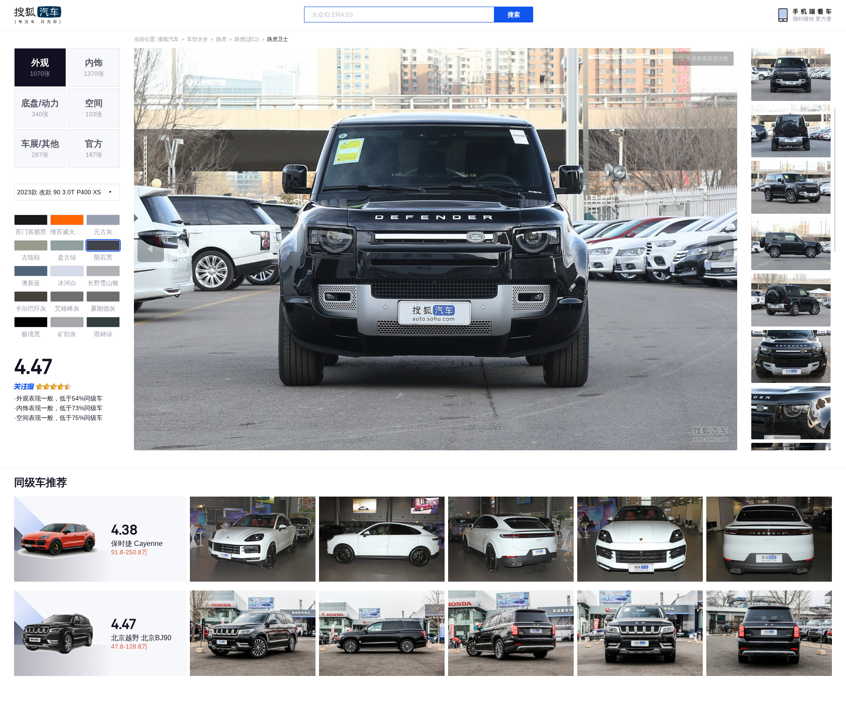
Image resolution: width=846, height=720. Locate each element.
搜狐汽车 (37, 15)
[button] (285, 249)
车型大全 (197, 39)
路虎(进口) (246, 39)
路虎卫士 (277, 39)
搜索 (514, 14)
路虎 (221, 39)
